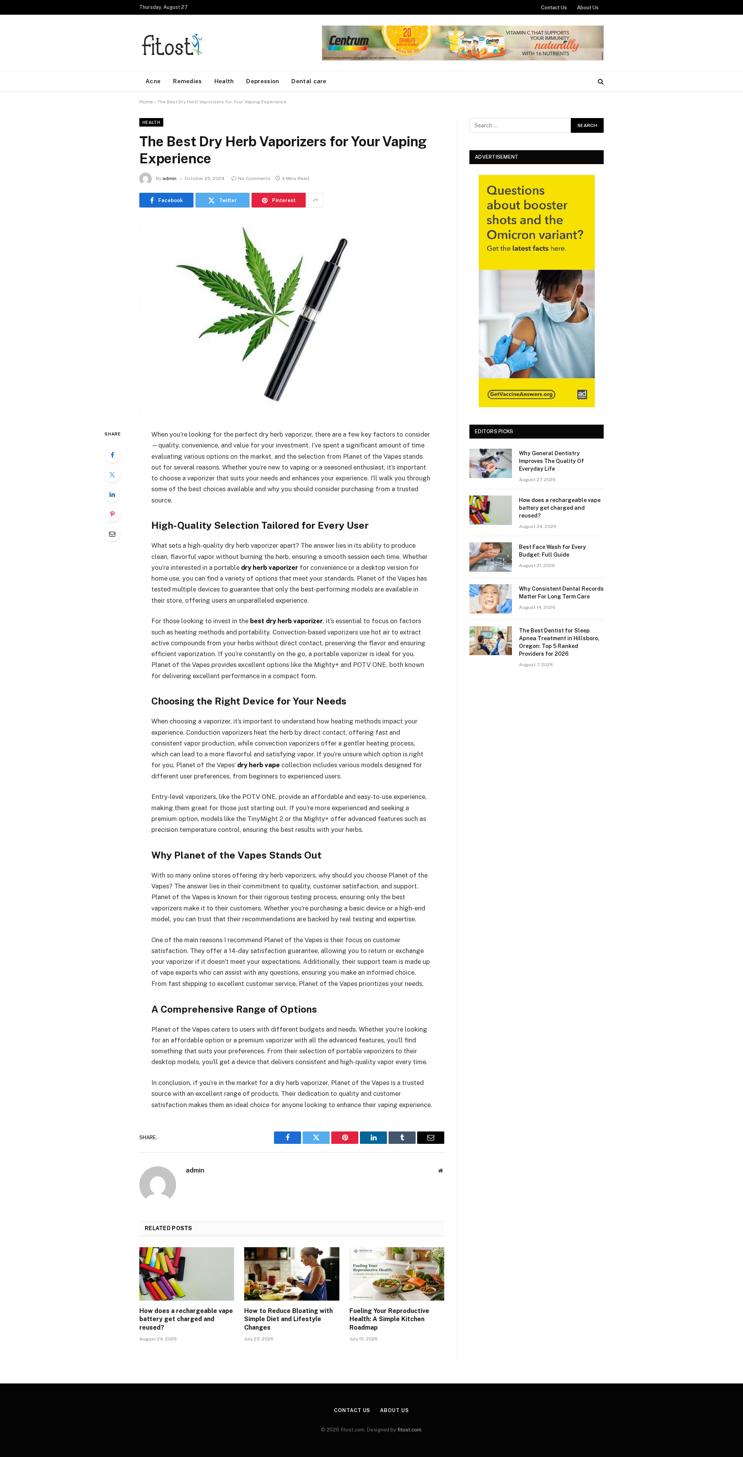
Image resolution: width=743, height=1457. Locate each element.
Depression (262, 81)
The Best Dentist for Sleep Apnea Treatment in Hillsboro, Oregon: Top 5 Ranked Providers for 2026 (559, 642)
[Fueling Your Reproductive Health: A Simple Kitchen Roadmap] (396, 1274)
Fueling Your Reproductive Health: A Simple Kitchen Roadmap (389, 1319)
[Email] (112, 534)
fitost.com (409, 1430)
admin (169, 178)
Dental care (308, 81)
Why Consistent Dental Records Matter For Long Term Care (561, 593)
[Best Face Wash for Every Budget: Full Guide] (490, 557)
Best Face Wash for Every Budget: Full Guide (552, 551)
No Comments (254, 178)
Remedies (187, 81)
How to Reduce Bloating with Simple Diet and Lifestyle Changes (288, 1319)
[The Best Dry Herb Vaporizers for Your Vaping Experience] (291, 317)
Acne (153, 81)
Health (224, 81)
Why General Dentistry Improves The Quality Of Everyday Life (551, 461)
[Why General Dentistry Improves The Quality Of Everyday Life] (490, 463)
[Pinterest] (112, 514)
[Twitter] (112, 474)
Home (146, 102)
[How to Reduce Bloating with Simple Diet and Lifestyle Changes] (291, 1274)
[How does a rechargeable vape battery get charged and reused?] (186, 1274)
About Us (588, 7)
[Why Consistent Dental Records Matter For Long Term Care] (490, 599)
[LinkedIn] (112, 494)
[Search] (600, 81)
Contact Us (554, 7)
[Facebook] (112, 455)
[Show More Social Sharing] (315, 200)
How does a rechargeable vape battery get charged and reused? (186, 1319)
